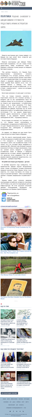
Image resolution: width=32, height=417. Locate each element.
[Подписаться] (10, 194)
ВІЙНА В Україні (14, 399)
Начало (4, 399)
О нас (25, 407)
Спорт (23, 402)
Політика (6, 16)
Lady (17, 405)
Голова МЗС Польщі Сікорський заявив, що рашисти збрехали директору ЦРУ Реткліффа (7, 365)
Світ (10, 402)
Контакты (21, 405)
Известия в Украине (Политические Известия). (16, 414)
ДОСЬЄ (14, 402)
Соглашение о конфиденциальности (14, 407)
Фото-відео (26, 399)
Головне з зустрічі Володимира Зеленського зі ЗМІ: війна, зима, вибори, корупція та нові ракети (24, 365)
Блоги (8, 399)
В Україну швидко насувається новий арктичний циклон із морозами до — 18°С (22, 322)
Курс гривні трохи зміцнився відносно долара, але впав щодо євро (24, 341)
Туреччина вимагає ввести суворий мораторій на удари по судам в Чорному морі (24, 383)
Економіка (6, 402)
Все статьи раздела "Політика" (9, 393)
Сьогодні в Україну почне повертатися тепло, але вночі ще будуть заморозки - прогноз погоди (8, 322)
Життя (27, 402)
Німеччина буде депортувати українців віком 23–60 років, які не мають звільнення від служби (7, 385)
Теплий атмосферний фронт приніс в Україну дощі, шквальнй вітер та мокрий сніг (8, 342)
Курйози (18, 402)
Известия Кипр (11, 405)
